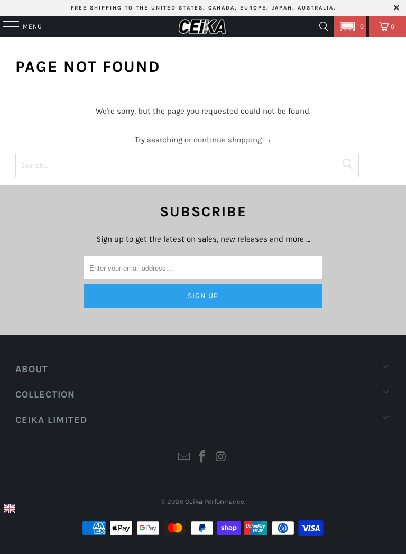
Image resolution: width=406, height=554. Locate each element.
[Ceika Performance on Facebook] (202, 458)
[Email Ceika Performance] (184, 458)
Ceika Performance (214, 501)
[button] (350, 26)
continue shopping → (232, 139)
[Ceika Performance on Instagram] (221, 458)
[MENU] (5, 26)
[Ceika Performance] (203, 26)
